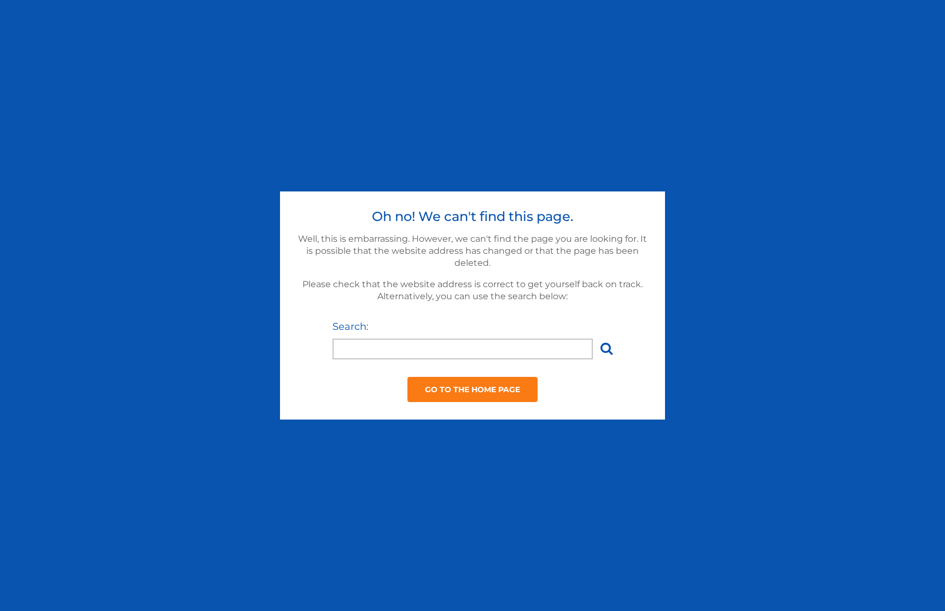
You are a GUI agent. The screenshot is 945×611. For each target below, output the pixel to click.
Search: (350, 327)
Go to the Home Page (472, 389)
